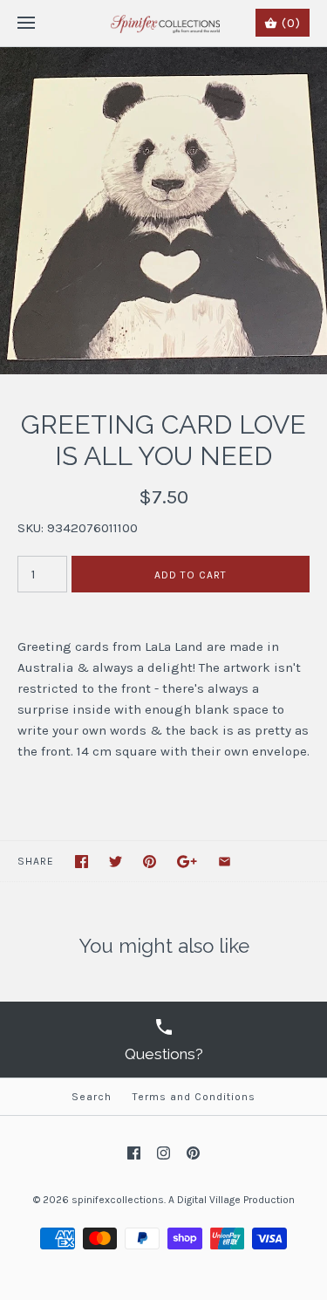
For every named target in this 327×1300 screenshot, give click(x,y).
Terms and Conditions (194, 1097)
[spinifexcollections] (163, 23)
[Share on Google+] (187, 861)
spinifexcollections (118, 1200)
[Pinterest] (193, 1153)
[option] (163, 210)
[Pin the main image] (149, 861)
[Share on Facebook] (81, 861)
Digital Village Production (236, 1200)
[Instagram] (163, 1153)
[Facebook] (133, 1153)
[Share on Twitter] (115, 861)
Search (92, 1097)
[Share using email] (224, 861)
